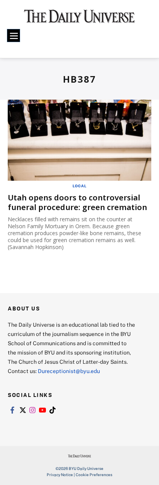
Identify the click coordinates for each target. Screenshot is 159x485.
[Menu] (13, 35)
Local (80, 185)
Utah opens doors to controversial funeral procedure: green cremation (77, 202)
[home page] (79, 19)
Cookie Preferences (94, 474)
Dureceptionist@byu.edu (69, 371)
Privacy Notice (60, 474)
